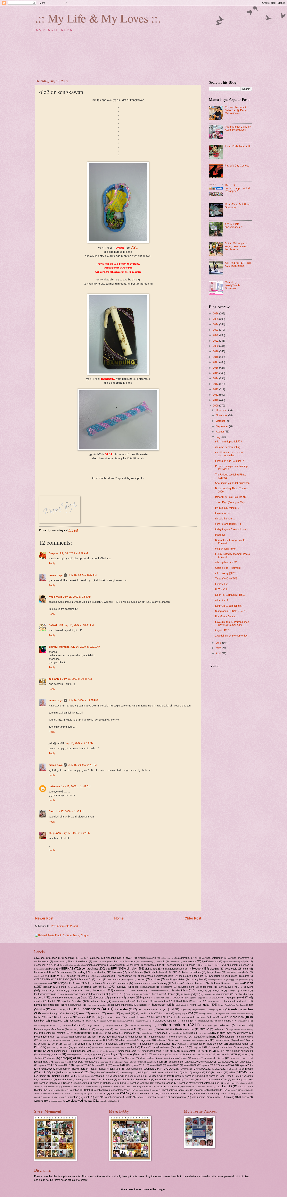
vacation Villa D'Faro (57, 1090)
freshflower (158, 994)
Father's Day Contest (237, 165)
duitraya (121, 986)
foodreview (97, 994)
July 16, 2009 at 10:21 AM (85, 646)
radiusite (95, 1051)
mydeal (38, 1036)
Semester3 (207, 1054)
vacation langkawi (140, 1083)
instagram (90, 1009)
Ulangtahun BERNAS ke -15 (231, 611)
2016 (216, 367)
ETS (240, 987)
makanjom (207, 1025)
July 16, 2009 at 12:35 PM (83, 700)
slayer (184, 1058)
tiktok (42, 1072)
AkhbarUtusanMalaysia (122, 961)
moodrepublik (179, 1033)
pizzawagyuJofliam (239, 1044)
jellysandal (200, 1010)
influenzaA (56, 1009)
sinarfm (161, 1058)
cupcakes (122, 983)
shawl (245, 1054)
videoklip (73, 1097)
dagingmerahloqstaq (145, 983)
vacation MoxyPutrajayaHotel (237, 1083)
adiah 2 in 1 (221, 600)
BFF (114, 968)
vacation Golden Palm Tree (212, 1079)
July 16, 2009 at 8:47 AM (82, 575)
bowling (81, 972)
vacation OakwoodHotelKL (46, 1087)
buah (140, 972)
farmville (244, 990)
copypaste (233, 980)
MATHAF (204, 1029)
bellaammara (40, 969)
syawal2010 (191, 1062)
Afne (51, 811)
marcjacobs (147, 1029)
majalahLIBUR (225, 1021)
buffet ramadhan (191, 972)
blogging (214, 968)
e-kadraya (166, 987)
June (219, 642)
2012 (216, 389)
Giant (84, 997)
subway (91, 1062)
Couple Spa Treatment (228, 567)
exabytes (74, 990)
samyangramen (93, 1054)
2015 (216, 373)
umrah (42, 1076)
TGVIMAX (184, 1069)
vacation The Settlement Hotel (198, 1087)
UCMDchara (246, 1072)
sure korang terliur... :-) (228, 523)
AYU (134, 247)
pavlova (238, 1040)
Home (119, 918)
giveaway (98, 997)
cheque (183, 976)
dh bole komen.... (225, 518)
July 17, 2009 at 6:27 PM (76, 833)
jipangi (212, 1010)
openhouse (95, 1040)
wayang (230, 1097)
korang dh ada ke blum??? (230, 460)
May (219, 647)
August (220, 431)
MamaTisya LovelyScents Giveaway (232, 285)
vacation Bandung (195, 1076)
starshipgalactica (61, 1062)
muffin (191, 1033)
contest (141, 979)
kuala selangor (64, 1017)
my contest (204, 1033)
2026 (216, 313)
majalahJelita (205, 1021)
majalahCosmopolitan (164, 1021)
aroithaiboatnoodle (71, 965)
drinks (102, 986)
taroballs (63, 1069)
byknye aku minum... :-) (228, 507)
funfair (184, 994)
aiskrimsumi (183, 958)
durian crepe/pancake (143, 987)
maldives (72, 1029)
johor (221, 1009)
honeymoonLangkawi (122, 1005)
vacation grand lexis (242, 1079)
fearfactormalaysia (44, 994)
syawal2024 (227, 1065)
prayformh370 (200, 1047)
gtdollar (38, 1001)
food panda (79, 994)
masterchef (188, 1029)
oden (76, 1040)
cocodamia (114, 979)
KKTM (189, 1013)
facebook (99, 990)
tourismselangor (127, 1073)
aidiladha (111, 957)
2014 (216, 378)
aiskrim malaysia (147, 958)
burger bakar (214, 972)
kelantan (95, 1013)
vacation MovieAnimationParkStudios (199, 1083)
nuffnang (210, 1036)
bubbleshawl (157, 972)
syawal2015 (63, 1065)
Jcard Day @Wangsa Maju (230, 502)
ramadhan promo (127, 1051)
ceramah (71, 976)
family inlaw (179, 990)
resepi (169, 1050)
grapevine (217, 997)
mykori (51, 1037)
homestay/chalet (73, 1005)
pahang (161, 1040)
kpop (48, 1017)
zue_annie (55, 678)
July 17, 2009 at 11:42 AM (76, 786)
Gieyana (53, 553)
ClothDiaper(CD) (82, 979)
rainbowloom (108, 1051)
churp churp (231, 976)
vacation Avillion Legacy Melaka (127, 1076)
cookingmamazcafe (216, 980)
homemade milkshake (236, 1001)
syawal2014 (45, 1065)
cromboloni (96, 983)
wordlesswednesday (79, 1100)
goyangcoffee (191, 998)
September (222, 426)
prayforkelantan (161, 1047)
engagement (206, 987)
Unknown (54, 786)
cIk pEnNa (55, 833)
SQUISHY (234, 1058)
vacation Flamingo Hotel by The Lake (174, 1079)
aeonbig (69, 957)
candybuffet (243, 972)
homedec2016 (213, 1001)
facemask (119, 990)
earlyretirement (186, 987)
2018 (216, 356)
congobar (128, 980)
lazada (129, 1017)
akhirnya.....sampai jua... (229, 605)
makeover (224, 1025)
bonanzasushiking (44, 972)
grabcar (204, 998)
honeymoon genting (97, 1005)
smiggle (196, 1058)
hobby (164, 1001)
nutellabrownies (244, 1037)
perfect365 (69, 1044)
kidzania (148, 1013)
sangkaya (111, 1054)
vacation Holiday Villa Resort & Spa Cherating (64, 1083)
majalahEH (187, 1021)
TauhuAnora (78, 1068)
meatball (48, 1033)
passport (204, 1040)
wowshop (104, 1101)
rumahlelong (44, 1055)
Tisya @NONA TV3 (226, 578)
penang (42, 1044)
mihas (101, 1033)
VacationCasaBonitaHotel (175, 1090)
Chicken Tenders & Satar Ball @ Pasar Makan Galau (236, 110)
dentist (227, 983)
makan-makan (171, 1024)
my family (218, 1032)
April (219, 653)
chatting (98, 976)
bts (130, 972)
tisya (77, 1072)
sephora (221, 1054)
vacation (99, 1075)
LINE (163, 1017)
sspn (245, 1058)
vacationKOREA (120, 1093)
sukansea (104, 1062)
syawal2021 (173, 1065)
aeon (54, 957)
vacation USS (224, 1086)
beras (52, 968)
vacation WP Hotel (80, 1090)
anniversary (189, 961)
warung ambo (178, 1097)
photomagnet (147, 1044)
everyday (46, 990)
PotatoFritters (114, 1047)
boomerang (66, 972)
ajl (196, 958)
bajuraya (134, 965)
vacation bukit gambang (70, 1079)
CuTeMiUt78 (56, 625)
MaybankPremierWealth (239, 1029)
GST (245, 997)
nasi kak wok (99, 1036)
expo (87, 991)
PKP (36, 1047)
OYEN (111, 1040)
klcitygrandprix (205, 1014)
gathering (224, 994)
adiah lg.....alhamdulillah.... (230, 594)
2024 (216, 324)
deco (202, 983)
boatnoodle (231, 968)
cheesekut (110, 976)
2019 (216, 351)
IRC (140, 1009)
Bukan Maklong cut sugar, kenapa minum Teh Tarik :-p (237, 246)
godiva (146, 997)
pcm (250, 1040)
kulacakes (107, 1017)
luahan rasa (236, 1017)
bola (245, 968)
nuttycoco (43, 1040)
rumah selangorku (243, 1051)
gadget (194, 994)
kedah (69, 1013)
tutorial (219, 1072)
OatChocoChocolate (61, 1040)
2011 (216, 394)
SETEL (234, 1054)
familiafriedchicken (160, 991)
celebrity (53, 975)
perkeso (97, 1044)
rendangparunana (151, 1051)
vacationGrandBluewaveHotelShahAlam (52, 1094)
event (250, 986)
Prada (144, 1047)
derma (237, 983)
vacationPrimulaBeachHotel (175, 1093)
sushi (160, 1061)
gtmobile (51, 1001)
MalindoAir (85, 1029)
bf (107, 969)
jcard (171, 1009)
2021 (216, 340)
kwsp (118, 1017)
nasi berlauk (79, 1037)
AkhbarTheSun (99, 962)
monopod (162, 1032)
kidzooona (164, 1013)
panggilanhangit (189, 1040)
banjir (192, 965)
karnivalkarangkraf (52, 1013)
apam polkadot (230, 962)
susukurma (175, 1062)
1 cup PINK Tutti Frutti (237, 146)
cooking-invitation (175, 979)
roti (227, 1051)
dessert (248, 983)
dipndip (63, 987)
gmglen (131, 997)
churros (245, 976)
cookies (155, 979)
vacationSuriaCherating (206, 1093)
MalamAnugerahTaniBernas (49, 1029)
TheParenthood (234, 1069)
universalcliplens (83, 1076)
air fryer (127, 957)
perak (55, 1044)
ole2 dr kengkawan (225, 548)
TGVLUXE (217, 1069)
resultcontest (188, 1051)
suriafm (150, 1062)
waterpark (214, 1097)
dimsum (47, 986)
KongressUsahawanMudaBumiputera (233, 1014)
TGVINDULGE (200, 1069)
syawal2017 (100, 1065)
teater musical (98, 1069)
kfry (138, 1013)
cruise (109, 983)
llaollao (185, 1017)
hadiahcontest (98, 1001)
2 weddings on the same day (231, 635)
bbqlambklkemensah (238, 965)
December (222, 410)
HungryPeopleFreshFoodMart (231, 1005)
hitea (155, 1001)
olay (84, 1040)
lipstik (174, 1017)
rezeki (204, 1050)
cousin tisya (59, 983)
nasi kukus (118, 1036)
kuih (91, 1017)
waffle (129, 1097)
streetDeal (77, 1062)
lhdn (153, 1017)
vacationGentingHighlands (208, 1090)
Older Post (192, 918)
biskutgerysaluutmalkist (175, 969)
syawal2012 (228, 1062)
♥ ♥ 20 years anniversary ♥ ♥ (234, 225)
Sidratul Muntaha (59, 646)
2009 (216, 405)
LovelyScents (217, 1017)
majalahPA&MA (71, 1025)
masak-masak (165, 1029)
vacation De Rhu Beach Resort (134, 1079)
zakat (114, 1101)
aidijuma (95, 957)
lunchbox (39, 1020)
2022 (216, 335)
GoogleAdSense (161, 998)
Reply (52, 563)
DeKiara (215, 983)
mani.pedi (118, 1029)
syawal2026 (46, 1068)
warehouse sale (156, 1097)
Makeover (220, 534)
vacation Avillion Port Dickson (165, 1076)
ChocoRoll (214, 976)
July (218, 437)
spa (222, 1058)
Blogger (161, 1189)
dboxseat (191, 983)
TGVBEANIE (169, 1069)
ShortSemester (127, 1058)
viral (86, 1097)
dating (163, 983)
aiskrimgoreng (167, 958)
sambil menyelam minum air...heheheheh (229, 454)
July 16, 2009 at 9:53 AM (77, 596)
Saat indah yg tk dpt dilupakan (232, 483)
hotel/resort (159, 1004)
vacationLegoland (144, 1093)
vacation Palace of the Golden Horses (81, 1087)
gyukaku (65, 1001)
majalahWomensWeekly (140, 1025)
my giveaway (240, 1032)
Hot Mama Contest (225, 616)
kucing (81, 1017)
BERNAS (67, 968)
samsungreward (74, 1055)
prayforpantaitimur (223, 1047)
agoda (83, 958)
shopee (51, 1058)
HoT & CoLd (222, 589)
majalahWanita (114, 1025)
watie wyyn (55, 596)
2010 (216, 400)
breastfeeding (99, 972)
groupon (231, 997)
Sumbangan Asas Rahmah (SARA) (128, 1062)
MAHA (89, 1021)
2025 (216, 319)
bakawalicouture (152, 965)
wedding (38, 1100)
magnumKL (75, 1021)
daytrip (178, 983)
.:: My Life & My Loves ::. (98, 18)
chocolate (197, 975)
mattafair (218, 1029)
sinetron (172, 1058)
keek (81, 1013)
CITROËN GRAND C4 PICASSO (51, 979)
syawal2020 (156, 1065)
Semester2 (191, 1054)
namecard (65, 1037)
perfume (82, 1043)
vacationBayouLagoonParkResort (112, 1090)
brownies (117, 972)
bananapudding (175, 965)
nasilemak (136, 1036)
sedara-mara (158, 1055)
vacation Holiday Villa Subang (109, 1083)
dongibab (75, 987)
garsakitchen (210, 994)
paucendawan (222, 1040)
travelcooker (156, 1072)
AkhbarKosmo (41, 961)
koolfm (37, 1017)
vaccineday (229, 1093)
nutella (228, 1037)
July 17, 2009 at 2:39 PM (69, 811)
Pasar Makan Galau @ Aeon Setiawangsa (238, 128)
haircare (115, 1001)
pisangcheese (215, 1043)
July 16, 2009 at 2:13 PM (79, 743)
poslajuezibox (98, 1047)
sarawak (127, 1054)
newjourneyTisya (178, 1037)
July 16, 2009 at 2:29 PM (82, 765)
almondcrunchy (146, 962)
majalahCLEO (142, 1021)
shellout (38, 1058)
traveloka (172, 1072)
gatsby (238, 994)
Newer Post (44, 918)
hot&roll (143, 1005)
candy (230, 972)
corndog (246, 980)
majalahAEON (106, 1021)
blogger (196, 968)
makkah (241, 1025)
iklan (42, 1009)
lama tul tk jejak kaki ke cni (230, 496)
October (221, 420)
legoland (141, 1017)
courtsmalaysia (40, 983)
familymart (217, 990)
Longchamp (199, 1017)
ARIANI (55, 965)
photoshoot (165, 1043)
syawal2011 (209, 1062)
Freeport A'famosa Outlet (137, 994)
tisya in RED (222, 630)
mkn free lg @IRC (225, 573)
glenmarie (115, 997)
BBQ (217, 964)
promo (38, 1050)
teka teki (115, 1068)
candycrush (39, 976)
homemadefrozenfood (46, 1004)
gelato (249, 994)
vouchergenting (113, 1097)
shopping (66, 1058)
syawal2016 (82, 1065)
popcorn (63, 1047)
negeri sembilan (156, 1037)
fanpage (231, 991)
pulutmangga (78, 1050)
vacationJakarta (97, 1093)
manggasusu (103, 1029)
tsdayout (197, 1072)
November (222, 415)
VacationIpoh (80, 1094)
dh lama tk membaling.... (229, 447)
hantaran (142, 1001)
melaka (61, 1032)
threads (248, 1068)
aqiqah (244, 961)
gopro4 (177, 997)
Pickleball (181, 1044)
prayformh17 (181, 1047)
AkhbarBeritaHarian (212, 958)
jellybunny (185, 1009)
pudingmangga (59, 1051)
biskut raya (151, 968)
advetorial (39, 957)
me (36, 1032)
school (142, 1054)
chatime (84, 976)
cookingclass (196, 979)
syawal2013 (246, 1062)
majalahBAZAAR (124, 1021)
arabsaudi (39, 965)
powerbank (130, 1047)
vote (97, 1097)
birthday (132, 968)
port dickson (80, 1047)
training (142, 1072)
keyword (125, 1013)
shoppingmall (88, 1058)
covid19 (79, 983)
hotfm (193, 1005)
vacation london (164, 1083)
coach (99, 979)
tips (53, 1072)
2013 (216, 383)
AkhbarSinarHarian (78, 961)
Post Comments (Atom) (64, 926)
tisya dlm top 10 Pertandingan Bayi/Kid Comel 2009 (232, 623)
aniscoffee (174, 962)
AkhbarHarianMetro (238, 958)
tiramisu (63, 1072)
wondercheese (55, 1101)
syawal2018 (119, 1065)
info (69, 1009)
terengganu (150, 1068)
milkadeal (113, 1032)
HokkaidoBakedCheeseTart (187, 1001)
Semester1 (174, 1054)
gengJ (41, 997)
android (161, 961)
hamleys (128, 1001)
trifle (185, 1072)
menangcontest (81, 1032)
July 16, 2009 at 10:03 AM (79, 625)
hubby (205, 1004)
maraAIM (131, 1029)
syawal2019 (137, 1065)
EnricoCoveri (226, 987)
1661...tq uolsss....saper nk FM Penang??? (237, 188)
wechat (245, 1097)
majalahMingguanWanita (45, 1025)
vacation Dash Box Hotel (100, 1079)
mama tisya (55, 575)
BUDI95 (173, 972)
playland (51, 1047)
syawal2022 (190, 1065)
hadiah (78, 1001)
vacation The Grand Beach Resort (160, 1086)
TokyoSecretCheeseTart (103, 1072)
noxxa (196, 1036)
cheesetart (126, 975)
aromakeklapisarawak (96, 965)
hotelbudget (180, 1005)
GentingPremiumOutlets (63, 997)
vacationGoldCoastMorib (239, 1090)
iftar (251, 1004)
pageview (145, 1040)
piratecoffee (196, 1044)
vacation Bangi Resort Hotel (224, 1076)
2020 (216, 346)
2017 (216, 362)
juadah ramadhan (242, 1009)
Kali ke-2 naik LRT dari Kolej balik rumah (238, 264)
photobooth (130, 1044)
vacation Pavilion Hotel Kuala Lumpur (120, 1087)
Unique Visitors (61, 1075)
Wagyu (141, 1097)
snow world (210, 1058)
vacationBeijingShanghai (147, 1090)
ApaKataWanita (210, 961)
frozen (171, 994)
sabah (57, 1054)
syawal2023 (208, 1065)
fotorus (115, 994)
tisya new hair (223, 513)
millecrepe (129, 1033)
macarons (56, 1020)
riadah (219, 1051)
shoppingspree (109, 1058)
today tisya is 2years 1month (231, 529)
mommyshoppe (146, 1033)
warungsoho (198, 1097)
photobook (112, 1044)
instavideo (121, 1009)
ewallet (61, 990)
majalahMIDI (244, 1021)
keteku (110, 1013)
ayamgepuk (118, 965)
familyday (202, 990)
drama (87, 986)
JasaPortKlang (154, 1009)
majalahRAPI (93, 1025)
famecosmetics (137, 990)
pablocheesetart (127, 1040)
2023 (216, 329)
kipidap (178, 1014)
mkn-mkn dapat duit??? (228, 441)
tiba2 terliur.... (223, 584)
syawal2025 (246, 1065)
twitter (232, 1072)
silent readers (147, 1058)
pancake (174, 1040)
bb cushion (206, 965)
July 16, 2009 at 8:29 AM (74, 553)
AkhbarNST (59, 962)
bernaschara (90, 968)
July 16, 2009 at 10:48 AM (77, 678)
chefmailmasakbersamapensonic (155, 976)
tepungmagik (133, 1069)
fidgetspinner (64, 994)
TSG (208, 1072)
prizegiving (243, 1047)
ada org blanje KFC (226, 562)
